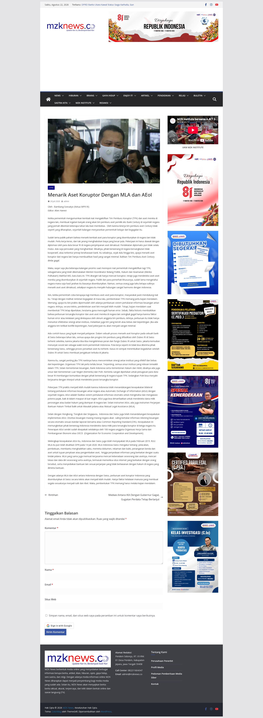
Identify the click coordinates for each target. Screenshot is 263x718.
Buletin (198, 95)
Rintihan (53, 495)
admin (66, 201)
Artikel (145, 95)
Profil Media (157, 667)
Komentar (51, 528)
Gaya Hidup (108, 95)
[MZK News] (48, 99)
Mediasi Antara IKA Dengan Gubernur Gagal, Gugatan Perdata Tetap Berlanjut (133, 497)
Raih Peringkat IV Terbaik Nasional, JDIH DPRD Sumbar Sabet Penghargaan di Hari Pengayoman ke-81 (112, 6)
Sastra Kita (60, 102)
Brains (90, 95)
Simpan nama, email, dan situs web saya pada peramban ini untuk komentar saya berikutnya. (102, 615)
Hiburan (73, 95)
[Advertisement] (131, 68)
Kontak (155, 683)
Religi (182, 95)
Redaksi (104, 102)
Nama (49, 569)
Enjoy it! (128, 95)
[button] (62, 95)
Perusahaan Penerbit (162, 660)
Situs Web (50, 599)
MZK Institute (83, 102)
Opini (51, 188)
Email (49, 584)
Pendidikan (164, 95)
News (57, 95)
